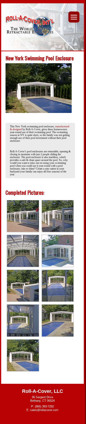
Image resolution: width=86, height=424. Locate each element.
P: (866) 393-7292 (42, 406)
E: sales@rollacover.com (42, 410)
